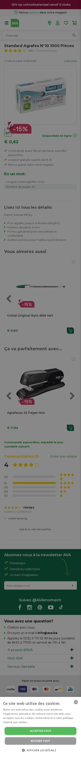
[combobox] (76, 702)
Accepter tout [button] (40, 731)
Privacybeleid (38, 756)
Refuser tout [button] (40, 741)
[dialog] (40, 730)
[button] (40, 750)
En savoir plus (37, 722)
